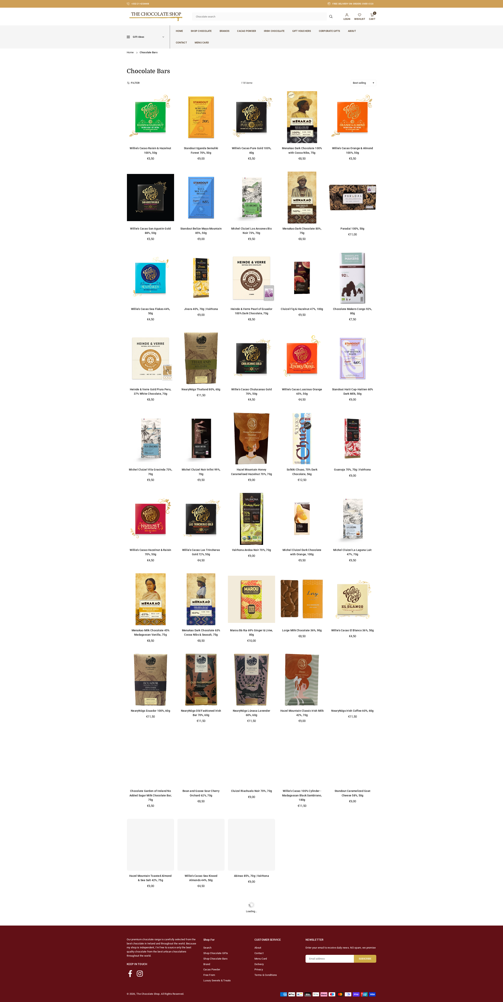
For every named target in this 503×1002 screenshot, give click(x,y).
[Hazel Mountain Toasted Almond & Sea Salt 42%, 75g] (150, 845)
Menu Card (202, 42)
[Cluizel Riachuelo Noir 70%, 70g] (251, 760)
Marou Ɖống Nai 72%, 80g (352, 956)
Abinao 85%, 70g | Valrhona (251, 875)
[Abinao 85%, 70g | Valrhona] (251, 845)
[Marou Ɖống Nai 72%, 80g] (352, 925)
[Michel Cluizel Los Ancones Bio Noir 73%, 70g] (251, 197)
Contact (181, 42)
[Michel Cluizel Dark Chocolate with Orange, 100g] (302, 519)
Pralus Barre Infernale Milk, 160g (352, 875)
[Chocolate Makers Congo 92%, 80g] (352, 278)
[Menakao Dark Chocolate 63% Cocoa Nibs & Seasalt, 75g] (201, 599)
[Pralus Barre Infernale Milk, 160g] (352, 845)
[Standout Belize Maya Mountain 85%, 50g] (201, 197)
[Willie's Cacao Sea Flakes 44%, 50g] (150, 278)
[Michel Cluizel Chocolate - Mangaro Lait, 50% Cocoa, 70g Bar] (251, 925)
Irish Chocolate (274, 31)
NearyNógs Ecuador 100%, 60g (150, 710)
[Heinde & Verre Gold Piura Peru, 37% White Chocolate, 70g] (150, 358)
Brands (224, 31)
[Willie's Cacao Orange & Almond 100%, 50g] (352, 117)
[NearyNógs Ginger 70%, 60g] (201, 925)
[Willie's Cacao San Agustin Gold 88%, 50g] (150, 197)
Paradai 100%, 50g (352, 228)
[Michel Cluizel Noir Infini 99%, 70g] (201, 438)
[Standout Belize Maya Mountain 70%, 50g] (302, 845)
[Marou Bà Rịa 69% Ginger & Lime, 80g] (251, 599)
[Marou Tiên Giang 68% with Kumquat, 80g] (302, 925)
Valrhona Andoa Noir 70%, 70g (251, 550)
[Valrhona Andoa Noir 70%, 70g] (251, 519)
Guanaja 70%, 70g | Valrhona (352, 469)
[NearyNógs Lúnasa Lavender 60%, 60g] (251, 680)
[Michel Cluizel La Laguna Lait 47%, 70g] (352, 519)
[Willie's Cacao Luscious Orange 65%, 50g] (302, 358)
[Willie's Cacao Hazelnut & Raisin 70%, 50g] (150, 519)
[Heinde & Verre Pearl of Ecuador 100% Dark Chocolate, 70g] (251, 278)
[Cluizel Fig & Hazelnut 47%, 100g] (302, 278)
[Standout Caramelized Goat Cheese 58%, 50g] (352, 760)
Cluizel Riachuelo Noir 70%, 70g (251, 790)
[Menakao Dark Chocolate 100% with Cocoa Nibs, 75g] (302, 117)
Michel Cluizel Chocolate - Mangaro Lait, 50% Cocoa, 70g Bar (251, 960)
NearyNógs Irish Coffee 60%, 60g (352, 710)
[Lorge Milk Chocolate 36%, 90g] (302, 599)
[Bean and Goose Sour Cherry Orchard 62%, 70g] (201, 760)
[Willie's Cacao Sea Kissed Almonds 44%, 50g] (201, 845)
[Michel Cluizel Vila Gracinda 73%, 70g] (150, 438)
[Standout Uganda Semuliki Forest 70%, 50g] (201, 117)
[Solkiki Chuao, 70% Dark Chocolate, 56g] (302, 438)
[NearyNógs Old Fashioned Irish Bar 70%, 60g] (201, 680)
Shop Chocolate (201, 31)
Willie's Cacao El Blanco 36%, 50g (352, 630)
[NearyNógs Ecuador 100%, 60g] (150, 680)
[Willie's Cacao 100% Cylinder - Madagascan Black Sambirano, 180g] (302, 760)
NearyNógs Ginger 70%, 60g (201, 956)
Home (179, 31)
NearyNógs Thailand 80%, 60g (201, 389)
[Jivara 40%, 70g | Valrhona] (201, 278)
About (352, 31)
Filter (135, 82)
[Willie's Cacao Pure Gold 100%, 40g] (251, 117)
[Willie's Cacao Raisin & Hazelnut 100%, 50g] (150, 117)
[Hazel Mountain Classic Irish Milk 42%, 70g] (302, 680)
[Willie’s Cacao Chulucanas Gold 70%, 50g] (251, 358)
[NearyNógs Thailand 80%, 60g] (201, 358)
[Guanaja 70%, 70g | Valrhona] (352, 438)
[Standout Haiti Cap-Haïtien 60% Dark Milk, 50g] (352, 358)
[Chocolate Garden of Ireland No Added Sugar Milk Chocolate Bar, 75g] (150, 760)
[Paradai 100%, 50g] (352, 197)
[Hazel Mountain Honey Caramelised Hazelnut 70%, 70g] (251, 438)
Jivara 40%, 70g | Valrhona (201, 309)
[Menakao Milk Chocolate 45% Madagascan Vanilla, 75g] (150, 599)
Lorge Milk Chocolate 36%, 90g (302, 630)
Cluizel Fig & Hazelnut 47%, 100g (302, 309)
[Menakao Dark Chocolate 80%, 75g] (302, 197)
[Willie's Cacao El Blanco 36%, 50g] (352, 599)
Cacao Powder (246, 31)
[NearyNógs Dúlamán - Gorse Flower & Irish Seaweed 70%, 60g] (150, 925)
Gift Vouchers (301, 31)
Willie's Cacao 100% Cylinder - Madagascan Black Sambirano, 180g (302, 795)
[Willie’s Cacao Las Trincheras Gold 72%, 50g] (201, 519)
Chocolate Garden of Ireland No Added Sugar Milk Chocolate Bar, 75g (150, 795)
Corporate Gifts (329, 31)
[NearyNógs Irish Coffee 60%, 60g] (352, 680)
